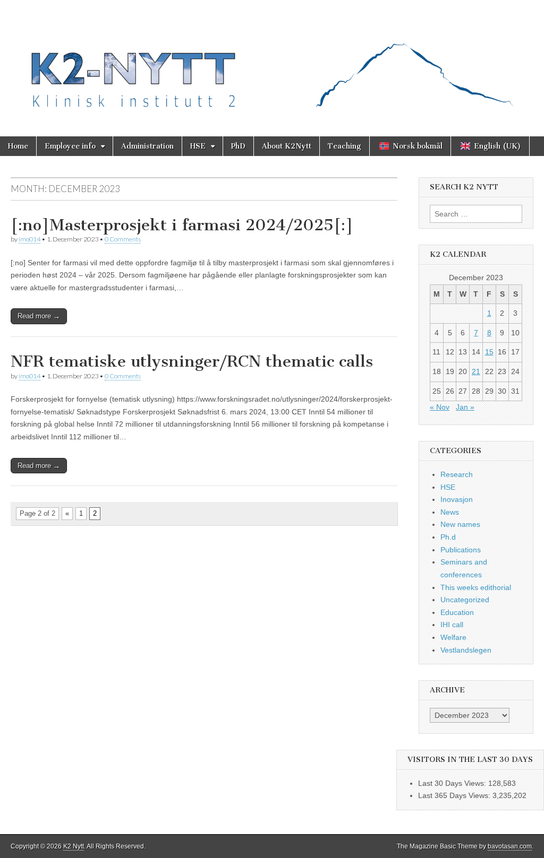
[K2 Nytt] (272, 60)
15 (489, 352)
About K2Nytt (286, 146)
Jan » (465, 407)
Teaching (344, 146)
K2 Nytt (73, 846)
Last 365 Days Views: (455, 795)
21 (476, 371)
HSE (198, 146)
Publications (460, 549)
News (449, 512)
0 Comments (123, 239)
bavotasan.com (510, 846)
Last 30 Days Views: (453, 783)
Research (456, 474)
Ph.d (448, 537)
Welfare (453, 637)
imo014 (29, 239)
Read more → (39, 316)
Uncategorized (464, 599)
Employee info (70, 146)
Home (18, 146)
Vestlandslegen (465, 650)
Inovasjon (456, 499)
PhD (238, 146)
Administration (147, 146)
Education (457, 612)
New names (460, 524)
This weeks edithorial (475, 587)
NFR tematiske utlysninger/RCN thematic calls (192, 361)
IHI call (451, 624)
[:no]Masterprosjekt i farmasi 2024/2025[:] (182, 225)
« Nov (439, 407)
